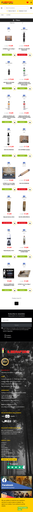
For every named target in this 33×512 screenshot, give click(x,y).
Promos (3, 454)
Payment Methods (5, 449)
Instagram (8, 337)
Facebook (8, 335)
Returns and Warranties (7, 453)
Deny (19, 509)
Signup (16, 325)
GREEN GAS (24, 63)
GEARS (9, 231)
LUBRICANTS (9, 197)
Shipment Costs (5, 451)
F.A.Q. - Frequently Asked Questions (10, 456)
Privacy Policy (4, 447)
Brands (3, 446)
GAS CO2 (9, 29)
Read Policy (10, 331)
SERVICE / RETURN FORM (9, 459)
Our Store (3, 444)
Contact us (3, 442)
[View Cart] (31, 8)
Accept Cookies (22, 508)
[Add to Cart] (14, 55)
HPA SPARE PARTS (24, 29)
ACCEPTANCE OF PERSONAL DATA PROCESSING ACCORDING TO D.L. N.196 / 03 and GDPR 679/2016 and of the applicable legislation (17, 329)
